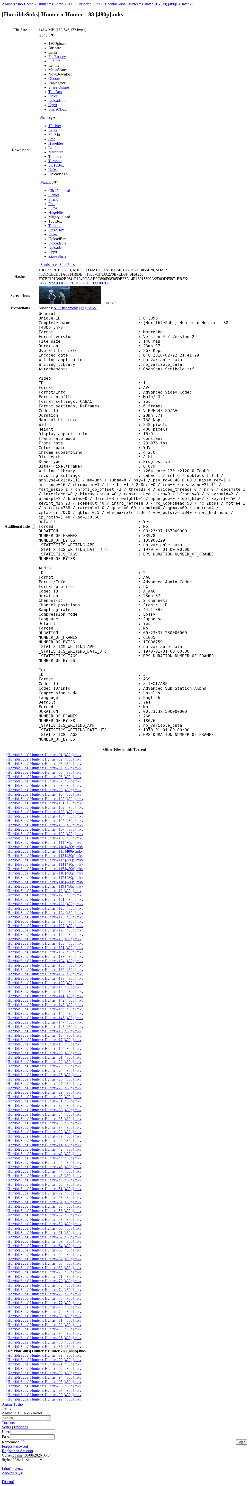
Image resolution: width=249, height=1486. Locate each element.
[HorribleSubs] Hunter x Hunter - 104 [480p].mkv (44, 816)
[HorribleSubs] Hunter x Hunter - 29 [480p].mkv (43, 1092)
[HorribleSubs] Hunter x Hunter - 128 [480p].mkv (44, 930)
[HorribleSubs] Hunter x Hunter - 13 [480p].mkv (43, 939)
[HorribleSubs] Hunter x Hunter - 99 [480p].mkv (43, 1399)
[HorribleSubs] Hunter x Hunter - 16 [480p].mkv (43, 1035)
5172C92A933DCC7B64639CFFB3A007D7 (74, 283)
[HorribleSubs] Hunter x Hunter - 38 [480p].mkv (43, 1132)
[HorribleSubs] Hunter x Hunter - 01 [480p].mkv (43, 755)
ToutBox (55, 92)
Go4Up (44, 35)
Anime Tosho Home (17, 4)
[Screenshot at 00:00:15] (54, 303)
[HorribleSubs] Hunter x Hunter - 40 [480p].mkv (43, 1140)
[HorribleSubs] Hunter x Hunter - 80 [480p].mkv (43, 1316)
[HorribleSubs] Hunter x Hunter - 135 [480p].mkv (44, 965)
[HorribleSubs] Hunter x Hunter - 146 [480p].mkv (44, 1018)
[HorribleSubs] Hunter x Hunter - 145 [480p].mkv (44, 1013)
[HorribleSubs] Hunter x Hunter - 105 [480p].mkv (44, 820)
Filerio (53, 199)
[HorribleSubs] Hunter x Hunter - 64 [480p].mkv (43, 1246)
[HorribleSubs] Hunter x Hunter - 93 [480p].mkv (43, 1373)
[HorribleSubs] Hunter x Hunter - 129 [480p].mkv (44, 934)
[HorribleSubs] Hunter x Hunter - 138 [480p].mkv (44, 978)
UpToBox (56, 165)
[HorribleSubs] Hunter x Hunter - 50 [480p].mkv (43, 1184)
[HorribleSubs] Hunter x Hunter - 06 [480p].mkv (43, 777)
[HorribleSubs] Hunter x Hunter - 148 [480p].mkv (44, 1027)
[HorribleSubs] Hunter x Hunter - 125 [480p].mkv (44, 917)
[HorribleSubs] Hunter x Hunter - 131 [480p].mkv (44, 948)
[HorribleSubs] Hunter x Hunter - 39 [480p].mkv (43, 1136)
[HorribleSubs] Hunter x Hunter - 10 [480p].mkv (43, 794)
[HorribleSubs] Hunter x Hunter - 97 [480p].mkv (43, 1390)
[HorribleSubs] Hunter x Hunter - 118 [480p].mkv (44, 882)
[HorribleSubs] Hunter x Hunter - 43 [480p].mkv (43, 1154)
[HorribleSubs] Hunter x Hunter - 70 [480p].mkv (43, 1272)
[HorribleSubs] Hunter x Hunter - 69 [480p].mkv (43, 1268)
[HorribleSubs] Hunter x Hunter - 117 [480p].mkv (44, 877)
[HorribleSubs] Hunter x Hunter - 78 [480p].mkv (43, 1307)
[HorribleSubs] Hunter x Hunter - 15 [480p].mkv (43, 1031)
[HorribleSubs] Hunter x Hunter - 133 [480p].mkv (44, 956)
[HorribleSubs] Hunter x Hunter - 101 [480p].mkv (44, 803)
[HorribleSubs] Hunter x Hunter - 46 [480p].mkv (43, 1167)
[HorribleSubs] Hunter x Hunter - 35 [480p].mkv (43, 1119)
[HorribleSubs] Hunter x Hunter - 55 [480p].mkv (43, 1206)
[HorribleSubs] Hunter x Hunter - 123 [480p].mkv (44, 908)
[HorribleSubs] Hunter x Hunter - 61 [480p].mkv (43, 1233)
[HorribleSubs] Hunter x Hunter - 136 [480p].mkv (44, 970)
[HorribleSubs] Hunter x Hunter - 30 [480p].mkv (43, 1097)
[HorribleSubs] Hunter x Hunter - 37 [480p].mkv (43, 1127)
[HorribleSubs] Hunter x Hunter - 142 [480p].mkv (44, 1000)
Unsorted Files (88, 4)
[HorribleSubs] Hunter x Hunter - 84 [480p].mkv (43, 1333)
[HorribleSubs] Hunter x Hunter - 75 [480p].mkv (43, 1294)
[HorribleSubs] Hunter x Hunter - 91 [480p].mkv (43, 1364)
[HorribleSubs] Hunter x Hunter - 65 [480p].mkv (43, 1250)
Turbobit (55, 161)
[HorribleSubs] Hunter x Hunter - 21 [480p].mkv (43, 1057)
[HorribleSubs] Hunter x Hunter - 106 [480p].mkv (44, 825)
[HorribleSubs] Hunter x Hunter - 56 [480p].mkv (43, 1211)
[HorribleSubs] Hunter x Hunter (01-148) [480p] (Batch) (147, 4)
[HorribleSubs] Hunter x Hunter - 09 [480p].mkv (43, 790)
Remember (11, 1442)
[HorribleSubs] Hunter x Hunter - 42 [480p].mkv (43, 1149)
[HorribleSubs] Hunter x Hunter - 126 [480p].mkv (44, 921)
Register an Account (17, 1451)
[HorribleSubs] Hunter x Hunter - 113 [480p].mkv (44, 860)
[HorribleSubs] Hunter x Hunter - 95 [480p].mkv (43, 1382)
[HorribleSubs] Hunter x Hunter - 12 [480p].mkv (43, 891)
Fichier (53, 195)
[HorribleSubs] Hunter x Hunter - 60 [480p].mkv (43, 1228)
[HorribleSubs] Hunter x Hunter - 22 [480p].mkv (43, 1062)
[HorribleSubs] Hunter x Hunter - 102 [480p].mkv (44, 807)
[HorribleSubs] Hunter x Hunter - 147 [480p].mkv (44, 1022)
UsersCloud (57, 109)
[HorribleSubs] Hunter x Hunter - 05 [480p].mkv (43, 772)
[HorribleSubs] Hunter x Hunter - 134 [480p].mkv (44, 961)
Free (51, 139)
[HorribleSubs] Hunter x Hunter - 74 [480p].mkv (43, 1290)
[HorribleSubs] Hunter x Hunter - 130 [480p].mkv (44, 943)
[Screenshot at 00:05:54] (85, 303)
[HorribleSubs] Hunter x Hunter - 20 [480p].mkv (43, 1053)
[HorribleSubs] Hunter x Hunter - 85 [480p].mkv (43, 1338)
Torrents (8, 1422)
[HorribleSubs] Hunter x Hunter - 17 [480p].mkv (43, 1040)
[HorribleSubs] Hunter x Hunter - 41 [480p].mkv (43, 1145)
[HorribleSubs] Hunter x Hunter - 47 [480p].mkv (43, 1171)
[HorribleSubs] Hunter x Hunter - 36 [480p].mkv (43, 1123)
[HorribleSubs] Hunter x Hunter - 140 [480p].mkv (44, 991)
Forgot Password (15, 1446)
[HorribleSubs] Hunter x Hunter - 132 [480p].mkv (44, 952)
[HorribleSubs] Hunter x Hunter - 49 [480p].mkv (43, 1180)
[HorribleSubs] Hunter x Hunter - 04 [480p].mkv (43, 768)
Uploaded (55, 247)
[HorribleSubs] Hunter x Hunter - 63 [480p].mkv (43, 1241)
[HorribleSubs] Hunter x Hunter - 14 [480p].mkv (43, 987)
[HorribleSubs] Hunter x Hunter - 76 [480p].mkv (43, 1298)
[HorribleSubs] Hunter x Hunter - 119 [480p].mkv (44, 886)
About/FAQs (12, 1473)
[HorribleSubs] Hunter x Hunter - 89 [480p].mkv (43, 1355)
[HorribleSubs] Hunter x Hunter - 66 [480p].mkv (43, 1254)
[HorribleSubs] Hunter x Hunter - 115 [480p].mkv (44, 869)
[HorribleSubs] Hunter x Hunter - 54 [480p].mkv (43, 1202)
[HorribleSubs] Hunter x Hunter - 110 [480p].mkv (44, 847)
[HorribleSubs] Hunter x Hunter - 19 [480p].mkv (43, 1048)
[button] (103, 302)
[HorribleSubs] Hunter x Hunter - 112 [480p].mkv (44, 856)
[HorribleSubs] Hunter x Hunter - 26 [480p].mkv (43, 1079)
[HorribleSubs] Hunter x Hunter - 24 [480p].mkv (43, 1070)
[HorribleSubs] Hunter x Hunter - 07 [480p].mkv (43, 781)
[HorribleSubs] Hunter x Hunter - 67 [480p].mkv (43, 1259)
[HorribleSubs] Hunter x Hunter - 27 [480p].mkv (43, 1084)
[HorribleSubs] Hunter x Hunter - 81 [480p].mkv (43, 1320)
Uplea (53, 96)
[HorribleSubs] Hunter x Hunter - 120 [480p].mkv (44, 895)
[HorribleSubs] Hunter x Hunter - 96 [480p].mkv (43, 1386)
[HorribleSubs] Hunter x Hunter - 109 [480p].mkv (44, 838)
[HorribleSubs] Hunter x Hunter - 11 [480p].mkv (43, 842)
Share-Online (58, 87)
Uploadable (57, 100)
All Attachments (65, 308)
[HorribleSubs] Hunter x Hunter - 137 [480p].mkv (44, 974)
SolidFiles (67, 265)
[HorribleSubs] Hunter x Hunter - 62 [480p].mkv (43, 1237)
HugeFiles (56, 212)
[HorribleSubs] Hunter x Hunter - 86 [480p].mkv (43, 1342)
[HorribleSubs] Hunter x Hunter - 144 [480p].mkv (44, 1009)
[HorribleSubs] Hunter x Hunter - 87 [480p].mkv (43, 1347)
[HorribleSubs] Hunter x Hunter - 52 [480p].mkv (43, 1193)
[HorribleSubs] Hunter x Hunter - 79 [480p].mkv (43, 1311)
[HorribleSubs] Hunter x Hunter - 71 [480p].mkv (43, 1276)
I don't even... (12, 1469)
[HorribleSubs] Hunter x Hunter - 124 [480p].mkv (44, 913)
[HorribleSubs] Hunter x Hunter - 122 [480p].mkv (44, 904)
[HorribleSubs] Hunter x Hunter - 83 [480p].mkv (43, 1329)
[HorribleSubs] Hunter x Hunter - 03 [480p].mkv (43, 764)
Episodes (21, 1427)
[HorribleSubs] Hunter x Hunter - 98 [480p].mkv (43, 1395)
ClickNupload (59, 190)
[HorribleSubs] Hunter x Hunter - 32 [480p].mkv (43, 1105)
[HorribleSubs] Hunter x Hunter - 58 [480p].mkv (43, 1219)
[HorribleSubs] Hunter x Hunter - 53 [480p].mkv (43, 1197)
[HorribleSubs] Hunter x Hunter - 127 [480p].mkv (44, 926)
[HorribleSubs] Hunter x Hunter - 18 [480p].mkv (43, 1044)
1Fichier (54, 126)
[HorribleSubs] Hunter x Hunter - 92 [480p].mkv (43, 1368)
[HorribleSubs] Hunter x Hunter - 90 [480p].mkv (43, 1360)
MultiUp (46, 182)
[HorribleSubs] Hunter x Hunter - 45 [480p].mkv (43, 1162)
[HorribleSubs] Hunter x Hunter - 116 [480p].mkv (44, 873)
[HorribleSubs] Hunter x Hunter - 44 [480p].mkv (43, 1158)
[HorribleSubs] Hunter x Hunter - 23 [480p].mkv (43, 1066)
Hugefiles (55, 143)
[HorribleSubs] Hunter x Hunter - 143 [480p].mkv (44, 1005)
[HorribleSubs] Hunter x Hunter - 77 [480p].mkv (43, 1303)
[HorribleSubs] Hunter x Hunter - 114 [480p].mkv (44, 864)
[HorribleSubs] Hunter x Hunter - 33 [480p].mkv (43, 1110)
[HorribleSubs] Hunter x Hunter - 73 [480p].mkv (43, 1285)
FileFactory (57, 57)
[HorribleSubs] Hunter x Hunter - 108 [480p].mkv (44, 834)
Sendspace (48, 265)
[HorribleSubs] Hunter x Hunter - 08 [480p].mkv (43, 785)
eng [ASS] (89, 308)
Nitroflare (55, 152)
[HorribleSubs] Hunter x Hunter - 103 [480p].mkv (44, 812)
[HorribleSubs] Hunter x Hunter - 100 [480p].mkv (44, 799)
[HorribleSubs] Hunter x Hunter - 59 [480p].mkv (43, 1224)
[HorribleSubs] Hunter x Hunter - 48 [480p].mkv (43, 1176)
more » (111, 303)
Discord (8, 1482)
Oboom (54, 78)
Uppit (52, 105)
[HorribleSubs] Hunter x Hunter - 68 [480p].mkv (43, 1263)
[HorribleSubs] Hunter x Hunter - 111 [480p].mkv (44, 851)
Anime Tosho (12, 1404)
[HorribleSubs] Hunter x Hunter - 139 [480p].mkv (44, 983)
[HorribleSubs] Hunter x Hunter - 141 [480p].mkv (44, 996)
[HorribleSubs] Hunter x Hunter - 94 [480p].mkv (43, 1377)
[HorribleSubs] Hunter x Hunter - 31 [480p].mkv (43, 1101)
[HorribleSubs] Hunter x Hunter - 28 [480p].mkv (43, 1088)
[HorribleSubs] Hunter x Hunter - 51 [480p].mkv (43, 1189)
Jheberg (46, 117)
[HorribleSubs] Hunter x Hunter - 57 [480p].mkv (43, 1215)
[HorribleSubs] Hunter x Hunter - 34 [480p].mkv (43, 1114)
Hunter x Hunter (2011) (55, 4)
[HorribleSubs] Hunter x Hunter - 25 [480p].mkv (43, 1075)
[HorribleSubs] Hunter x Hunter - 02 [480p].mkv (43, 759)
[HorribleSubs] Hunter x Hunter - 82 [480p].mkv (43, 1325)
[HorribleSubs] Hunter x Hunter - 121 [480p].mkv (44, 899)
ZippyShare (57, 256)
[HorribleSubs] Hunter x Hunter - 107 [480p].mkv (44, 829)
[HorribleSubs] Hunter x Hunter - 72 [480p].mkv (43, 1281)
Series (6, 1427)
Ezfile (52, 130)
